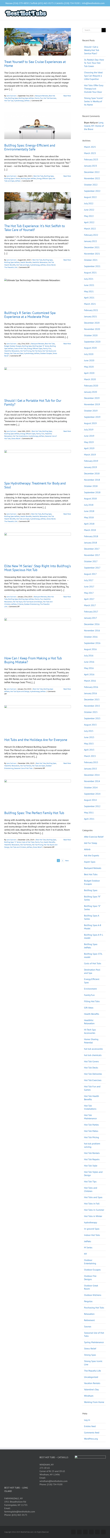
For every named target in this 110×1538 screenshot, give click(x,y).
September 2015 (92, 718)
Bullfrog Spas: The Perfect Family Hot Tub (34, 813)
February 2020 (91, 385)
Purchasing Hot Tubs (94, 1307)
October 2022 (91, 184)
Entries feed (90, 1426)
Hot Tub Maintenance (90, 1117)
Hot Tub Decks (91, 1067)
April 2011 (89, 818)
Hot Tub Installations (20, 436)
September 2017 (92, 567)
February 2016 (91, 687)
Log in (87, 1419)
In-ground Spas (91, 1228)
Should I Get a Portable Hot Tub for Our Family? (32, 402)
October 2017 (91, 561)
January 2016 (90, 693)
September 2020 (92, 341)
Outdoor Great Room (91, 1287)
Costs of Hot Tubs (20, 348)
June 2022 (89, 209)
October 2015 (91, 712)
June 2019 (89, 435)
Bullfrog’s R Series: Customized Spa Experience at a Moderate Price (30, 315)
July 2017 (88, 580)
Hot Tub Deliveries (93, 1073)
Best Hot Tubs (38, 176)
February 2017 (91, 611)
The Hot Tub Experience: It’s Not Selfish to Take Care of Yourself (34, 228)
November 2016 (92, 630)
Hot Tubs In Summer (94, 1209)
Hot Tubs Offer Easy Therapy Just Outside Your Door (93, 88)
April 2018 (89, 523)
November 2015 (92, 705)
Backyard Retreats (41, 96)
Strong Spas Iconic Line (93, 1363)
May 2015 (89, 743)
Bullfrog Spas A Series (12, 178)
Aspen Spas (89, 861)
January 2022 (90, 241)
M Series (20, 604)
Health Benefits (26, 262)
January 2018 (90, 542)
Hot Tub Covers (91, 1061)
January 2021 (90, 316)
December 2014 (92, 774)
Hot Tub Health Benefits (91, 1098)
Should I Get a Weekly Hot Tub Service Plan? (91, 50)
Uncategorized (91, 1377)
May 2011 (89, 812)
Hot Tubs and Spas (23, 265)
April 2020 (89, 373)
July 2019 (88, 429)
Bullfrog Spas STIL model (93, 955)
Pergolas (88, 1301)
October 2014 (91, 787)
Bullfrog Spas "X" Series (12, 842)
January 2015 (90, 768)
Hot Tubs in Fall (92, 1203)
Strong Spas (90, 1354)
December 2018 (92, 473)
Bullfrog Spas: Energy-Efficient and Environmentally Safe (29, 147)
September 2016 (92, 643)
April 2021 (89, 297)
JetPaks (27, 100)
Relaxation (89, 1313)
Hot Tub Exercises (50, 98)
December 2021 (92, 247)
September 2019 (92, 416)
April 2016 (89, 674)
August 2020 (90, 347)
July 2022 (88, 203)
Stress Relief (51, 265)
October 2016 (91, 636)
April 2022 (89, 222)
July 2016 (88, 655)
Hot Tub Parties (25, 766)
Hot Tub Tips (8, 100)
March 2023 (90, 153)
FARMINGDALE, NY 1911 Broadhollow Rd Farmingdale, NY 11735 (16, 1501)
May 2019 (89, 442)
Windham (88, 1395)
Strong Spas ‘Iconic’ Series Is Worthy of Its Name (93, 101)
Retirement (89, 1320)
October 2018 (91, 486)
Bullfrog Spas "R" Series (41, 346)
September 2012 (92, 806)
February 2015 (91, 762)
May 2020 (89, 366)
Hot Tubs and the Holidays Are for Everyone (35, 740)
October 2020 (91, 335)
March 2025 (90, 146)
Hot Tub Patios (91, 1131)
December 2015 (92, 699)
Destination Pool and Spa (92, 971)
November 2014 (92, 781)
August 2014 (90, 799)
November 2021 (92, 253)
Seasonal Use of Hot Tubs (23, 768)
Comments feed (91, 1432)
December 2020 (92, 322)
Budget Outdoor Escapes (12, 346)
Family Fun (39, 98)
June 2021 (89, 285)
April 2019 (89, 448)
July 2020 (88, 354)
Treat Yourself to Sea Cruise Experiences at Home (35, 64)
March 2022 (90, 228)
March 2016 (90, 680)
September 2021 (92, 266)
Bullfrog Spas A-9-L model (93, 936)
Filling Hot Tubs (92, 1001)
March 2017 (90, 605)
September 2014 (92, 793)
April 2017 (89, 599)
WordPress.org (91, 1438)
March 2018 (90, 530)
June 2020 (89, 360)
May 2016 (89, 668)
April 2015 (89, 749)
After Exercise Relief (93, 836)
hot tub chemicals (93, 1055)
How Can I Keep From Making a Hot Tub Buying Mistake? (33, 660)
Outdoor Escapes (46, 353)
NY (85, 1253)
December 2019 (92, 398)
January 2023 (90, 165)
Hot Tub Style (37, 351)
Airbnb (87, 849)
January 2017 (90, 617)
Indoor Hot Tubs (92, 1235)
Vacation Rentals (92, 1383)
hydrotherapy (19, 100)
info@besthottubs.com (93, 3)
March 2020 (90, 379)
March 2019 (90, 454)
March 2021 (90, 303)
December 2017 (92, 548)
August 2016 (90, 649)
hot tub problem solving (92, 1145)
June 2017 (89, 586)
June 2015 (89, 737)
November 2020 (92, 329)
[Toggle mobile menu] (104, 10)
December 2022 (92, 172)
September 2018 (92, 492)
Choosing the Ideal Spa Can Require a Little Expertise (93, 75)
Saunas (87, 1326)
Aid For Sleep (90, 843)
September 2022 (92, 190)
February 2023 (91, 159)
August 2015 (90, 724)
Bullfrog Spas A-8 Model (92, 927)
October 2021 (91, 259)
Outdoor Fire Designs (90, 1278)
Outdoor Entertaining (31, 604)
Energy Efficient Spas (44, 178)
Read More (67, 96)
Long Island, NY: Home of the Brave (94, 126)
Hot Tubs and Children (18, 847)
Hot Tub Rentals (92, 1153)
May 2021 (89, 291)
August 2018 (90, 498)
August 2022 (90, 197)
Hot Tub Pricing (25, 351)
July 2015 (88, 730)
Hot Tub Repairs (92, 1159)
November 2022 (92, 178)
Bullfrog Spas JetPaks (26, 98)
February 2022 (91, 234)
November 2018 (92, 479)
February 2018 (91, 536)
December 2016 (92, 624)
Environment (90, 988)
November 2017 (92, 555)
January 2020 (90, 391)
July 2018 (88, 504)
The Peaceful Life (10, 267)
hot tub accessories (93, 1048)
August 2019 (90, 423)
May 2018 (89, 517)
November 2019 (92, 404)
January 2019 (90, 467)
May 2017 (89, 592)
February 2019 (91, 460)
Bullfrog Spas (13, 98)
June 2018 (89, 511)
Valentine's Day (91, 1389)
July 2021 (88, 278)
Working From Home (94, 1402)
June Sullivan (11, 96)
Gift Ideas (88, 1007)
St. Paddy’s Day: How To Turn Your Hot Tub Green (94, 63)
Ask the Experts (91, 855)
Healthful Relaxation (40, 262)
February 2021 (91, 310)
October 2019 (91, 410)
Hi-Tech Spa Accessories (90, 1031)
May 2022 (89, 216)
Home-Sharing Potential (91, 1041)
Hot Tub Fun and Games (92, 1088)
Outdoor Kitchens (92, 1295)
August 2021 (90, 272)
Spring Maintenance (94, 1342)
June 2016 (89, 661)
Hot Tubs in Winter (93, 1216)
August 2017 (90, 573)
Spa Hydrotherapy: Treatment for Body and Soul (35, 485)
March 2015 (90, 756)
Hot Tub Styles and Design (32, 602)
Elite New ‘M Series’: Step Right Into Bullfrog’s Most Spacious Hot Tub (37, 568)
